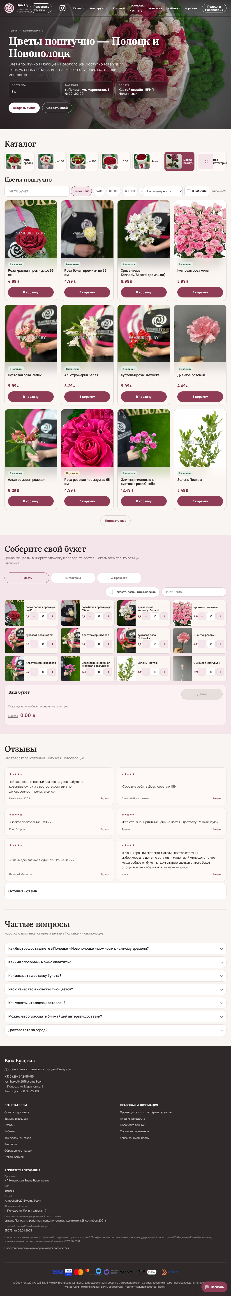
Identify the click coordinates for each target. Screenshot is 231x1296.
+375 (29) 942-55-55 (19, 1076)
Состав (13, 716)
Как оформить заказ (18, 1138)
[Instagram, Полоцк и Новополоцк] (62, 8)
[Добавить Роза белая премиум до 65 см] (70, 613)
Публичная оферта (132, 1119)
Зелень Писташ (189, 479)
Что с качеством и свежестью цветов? (40, 989)
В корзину (31, 292)
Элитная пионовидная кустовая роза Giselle (139, 481)
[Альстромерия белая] (87, 338)
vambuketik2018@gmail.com (24, 1081)
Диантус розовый (191, 375)
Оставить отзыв (22, 891)
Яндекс (104, 798)
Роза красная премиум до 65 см (30, 272)
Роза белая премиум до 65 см (85, 272)
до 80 (99, 191)
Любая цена (81, 191)
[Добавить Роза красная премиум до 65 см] (14, 613)
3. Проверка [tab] (119, 578)
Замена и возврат (16, 1119)
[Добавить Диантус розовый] (182, 640)
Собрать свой (57, 108)
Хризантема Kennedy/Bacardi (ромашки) (143, 272)
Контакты (156, 8)
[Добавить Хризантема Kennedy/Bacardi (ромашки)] (126, 613)
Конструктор (99, 8)
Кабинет (174, 8)
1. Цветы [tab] (26, 578)
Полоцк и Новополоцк (214, 8)
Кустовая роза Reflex (25, 375)
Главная (13, 30)
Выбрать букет (24, 108)
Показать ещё (115, 521)
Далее (202, 694)
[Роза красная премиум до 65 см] (31, 233)
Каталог (79, 8)
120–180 (130, 191)
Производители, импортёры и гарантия (146, 1112)
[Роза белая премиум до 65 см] (87, 233)
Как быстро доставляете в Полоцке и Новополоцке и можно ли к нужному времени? (78, 948)
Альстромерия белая (81, 375)
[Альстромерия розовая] (31, 442)
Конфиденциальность (134, 1138)
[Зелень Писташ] (200, 442)
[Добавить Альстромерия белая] (70, 640)
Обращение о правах (18, 1150)
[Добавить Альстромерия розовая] (14, 668)
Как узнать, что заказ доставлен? (36, 1002)
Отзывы (119, 8)
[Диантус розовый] (200, 338)
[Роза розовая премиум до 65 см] (87, 442)
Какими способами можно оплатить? (39, 962)
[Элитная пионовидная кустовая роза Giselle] (144, 442)
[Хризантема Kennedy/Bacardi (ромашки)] (144, 233)
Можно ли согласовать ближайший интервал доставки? (55, 1016)
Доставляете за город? (27, 1030)
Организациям (14, 1157)
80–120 (113, 191)
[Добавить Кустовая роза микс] (182, 613)
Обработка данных (132, 1125)
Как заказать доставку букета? (34, 975)
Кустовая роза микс (193, 270)
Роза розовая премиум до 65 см (87, 481)
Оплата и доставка (17, 1112)
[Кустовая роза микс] (200, 233)
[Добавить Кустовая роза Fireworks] (126, 640)
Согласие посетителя (134, 1131)
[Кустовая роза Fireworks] (144, 338)
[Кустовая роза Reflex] (31, 338)
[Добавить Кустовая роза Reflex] (14, 640)
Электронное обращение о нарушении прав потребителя (37, 1248)
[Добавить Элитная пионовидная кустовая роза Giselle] (70, 668)
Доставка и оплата (136, 8)
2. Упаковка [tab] (73, 578)
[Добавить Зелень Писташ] (126, 668)
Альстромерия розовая (26, 479)
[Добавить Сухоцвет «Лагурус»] (182, 668)
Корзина (191, 8)
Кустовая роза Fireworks (140, 375)
